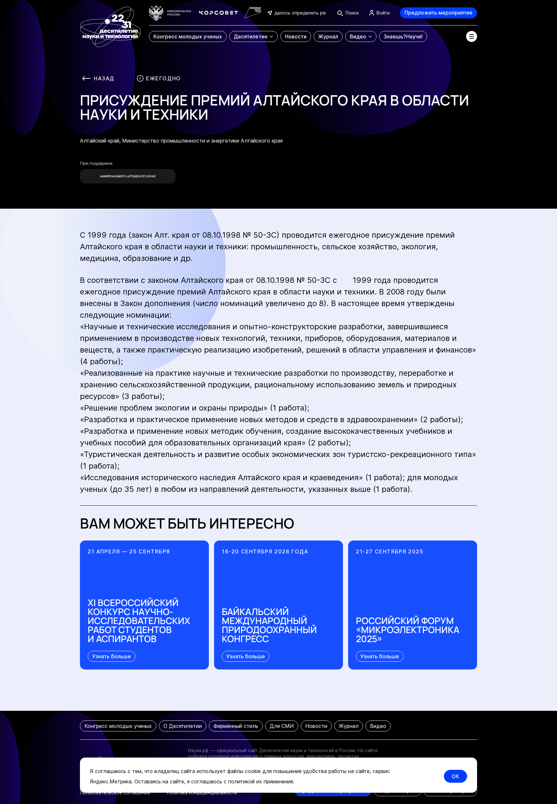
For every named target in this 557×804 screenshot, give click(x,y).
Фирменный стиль (235, 726)
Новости (316, 726)
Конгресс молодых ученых (118, 726)
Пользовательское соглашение (115, 792)
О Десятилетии (182, 726)
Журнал (348, 726)
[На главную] (110, 23)
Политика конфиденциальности (202, 792)
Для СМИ (282, 726)
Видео (378, 726)
